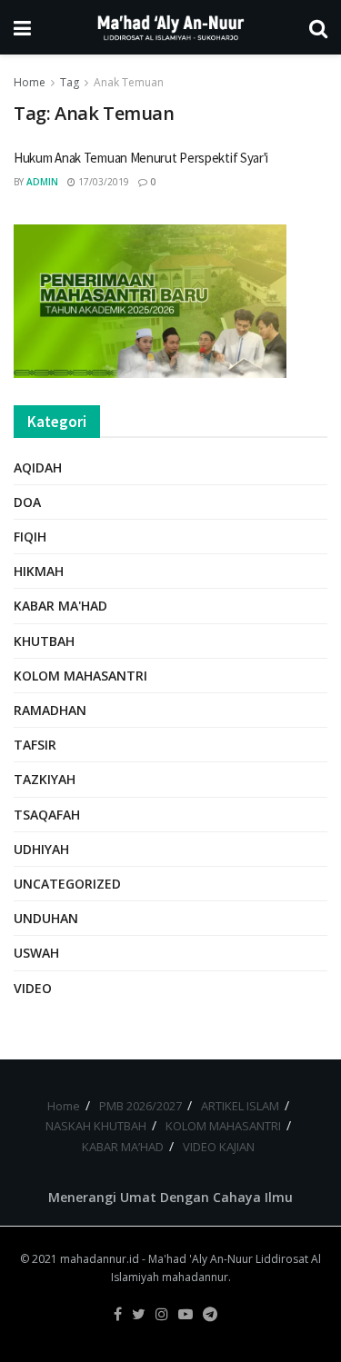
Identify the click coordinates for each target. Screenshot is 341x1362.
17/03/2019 (102, 181)
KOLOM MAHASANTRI (223, 1126)
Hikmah (39, 571)
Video (33, 988)
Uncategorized (67, 883)
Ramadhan (50, 710)
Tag (69, 82)
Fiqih (30, 536)
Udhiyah (41, 849)
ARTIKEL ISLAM (240, 1106)
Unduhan (46, 918)
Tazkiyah (44, 779)
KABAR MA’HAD (123, 1146)
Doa (27, 502)
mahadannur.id (99, 1259)
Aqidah (38, 467)
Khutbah (44, 641)
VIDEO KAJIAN (219, 1146)
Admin (42, 181)
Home (29, 82)
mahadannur (195, 1277)
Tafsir (35, 744)
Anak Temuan (129, 82)
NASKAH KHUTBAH (95, 1126)
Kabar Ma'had (60, 605)
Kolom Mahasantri (80, 675)
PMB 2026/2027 (140, 1106)
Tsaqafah (47, 814)
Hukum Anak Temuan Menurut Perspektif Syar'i (141, 157)
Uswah (36, 952)
